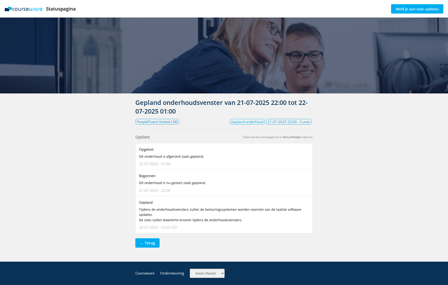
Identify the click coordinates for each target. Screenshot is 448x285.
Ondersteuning (172, 273)
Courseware (144, 273)
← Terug (147, 243)
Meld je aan (417, 9)
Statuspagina (61, 9)
